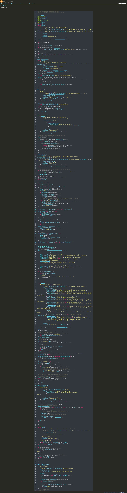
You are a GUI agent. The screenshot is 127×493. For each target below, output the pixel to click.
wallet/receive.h (44, 19)
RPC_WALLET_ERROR (50, 75)
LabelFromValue (50, 45)
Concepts (22, 3)
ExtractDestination (45, 192)
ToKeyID (46, 212)
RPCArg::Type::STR (52, 29)
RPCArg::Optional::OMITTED (62, 430)
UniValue (65, 37)
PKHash (50, 211)
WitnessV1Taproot (52, 241)
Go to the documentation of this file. (39, 10)
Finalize (53, 237)
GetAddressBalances (59, 139)
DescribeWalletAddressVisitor (44, 182)
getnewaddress (43, 24)
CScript (50, 186)
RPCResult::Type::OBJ (45, 274)
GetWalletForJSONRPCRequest (60, 39)
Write (44, 237)
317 (35, 219)
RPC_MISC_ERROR (56, 484)
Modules (12, 3)
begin (58, 237)
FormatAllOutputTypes (41, 64)
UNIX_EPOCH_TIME (41, 315)
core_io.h (42, 15)
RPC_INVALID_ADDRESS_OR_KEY (54, 49)
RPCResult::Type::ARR (49, 120)
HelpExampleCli (47, 68)
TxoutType (41, 189)
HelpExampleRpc (45, 36)
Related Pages (8, 3)
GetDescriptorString (51, 358)
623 (35, 426)
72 (35, 59)
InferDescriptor (49, 346)
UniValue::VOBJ (50, 193)
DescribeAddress (52, 194)
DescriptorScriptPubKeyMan (43, 356)
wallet (3, 5)
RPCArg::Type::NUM (52, 159)
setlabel (42, 89)
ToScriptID (57, 222)
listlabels (43, 426)
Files (29, 3)
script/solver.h (44, 17)
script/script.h (44, 17)
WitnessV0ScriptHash (52, 233)
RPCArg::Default (59, 29)
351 (35, 241)
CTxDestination (41, 103)
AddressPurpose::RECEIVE (59, 108)
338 (35, 233)
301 (35, 209)
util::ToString (39, 157)
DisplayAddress (58, 483)
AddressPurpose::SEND (59, 109)
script (42, 247)
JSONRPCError (46, 49)
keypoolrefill (43, 154)
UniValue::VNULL (50, 39)
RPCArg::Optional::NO (61, 93)
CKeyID (41, 212)
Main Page (2, 3)
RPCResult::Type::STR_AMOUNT (55, 125)
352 (35, 242)
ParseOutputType (57, 48)
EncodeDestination (44, 85)
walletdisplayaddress (45, 464)
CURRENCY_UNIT (75, 125)
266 (35, 186)
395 (35, 270)
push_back (48, 143)
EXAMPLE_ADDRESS (61, 96)
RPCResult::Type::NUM (44, 257)
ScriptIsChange (50, 364)
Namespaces (17, 3)
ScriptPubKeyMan (41, 354)
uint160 (41, 236)
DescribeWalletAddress (49, 362)
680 (35, 464)
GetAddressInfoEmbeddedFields (54, 270)
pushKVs (45, 195)
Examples (33, 3)
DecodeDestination (50, 103)
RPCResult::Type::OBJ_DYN (49, 391)
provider (51, 184)
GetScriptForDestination (49, 247)
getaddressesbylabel (44, 385)
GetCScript (52, 222)
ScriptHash (51, 219)
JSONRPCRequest (55, 37)
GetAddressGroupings (61, 140)
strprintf (62, 49)
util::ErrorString (62, 84)
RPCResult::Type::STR (49, 66)
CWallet (42, 476)
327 (35, 226)
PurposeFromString (48, 449)
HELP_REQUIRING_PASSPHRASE (45, 158)
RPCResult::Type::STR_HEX (45, 255)
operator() (44, 209)
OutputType (40, 77)
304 (35, 211)
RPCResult (45, 33)
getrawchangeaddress (44, 59)
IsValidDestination (47, 481)
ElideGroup (48, 310)
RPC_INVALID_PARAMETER (53, 171)
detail (46, 194)
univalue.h (43, 22)
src (0, 5)
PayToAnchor (51, 242)
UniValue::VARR (50, 138)
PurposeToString (58, 417)
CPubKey (44, 203)
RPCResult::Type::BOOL (44, 256)
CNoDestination (51, 209)
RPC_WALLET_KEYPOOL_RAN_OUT (52, 84)
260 (35, 182)
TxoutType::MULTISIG (53, 200)
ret (42, 246)
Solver (50, 189)
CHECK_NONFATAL (44, 413)
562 (35, 385)
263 (35, 184)
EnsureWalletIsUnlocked (42, 174)
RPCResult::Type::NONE (51, 95)
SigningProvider (44, 184)
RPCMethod (38, 24)
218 (35, 154)
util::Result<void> (45, 483)
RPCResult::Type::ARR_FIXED (53, 123)
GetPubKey (52, 214)
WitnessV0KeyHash (52, 226)
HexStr (48, 190)
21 (35, 24)
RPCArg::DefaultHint (62, 31)
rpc (5, 5)
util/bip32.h (43, 18)
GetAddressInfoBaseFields (53, 252)
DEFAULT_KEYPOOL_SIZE (47, 157)
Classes (26, 3)
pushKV (42, 190)
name (48, 457)
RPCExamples (45, 35)
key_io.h (42, 15)
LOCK (39, 73)
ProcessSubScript (43, 186)
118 (35, 89)
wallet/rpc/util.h (44, 20)
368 (35, 252)
